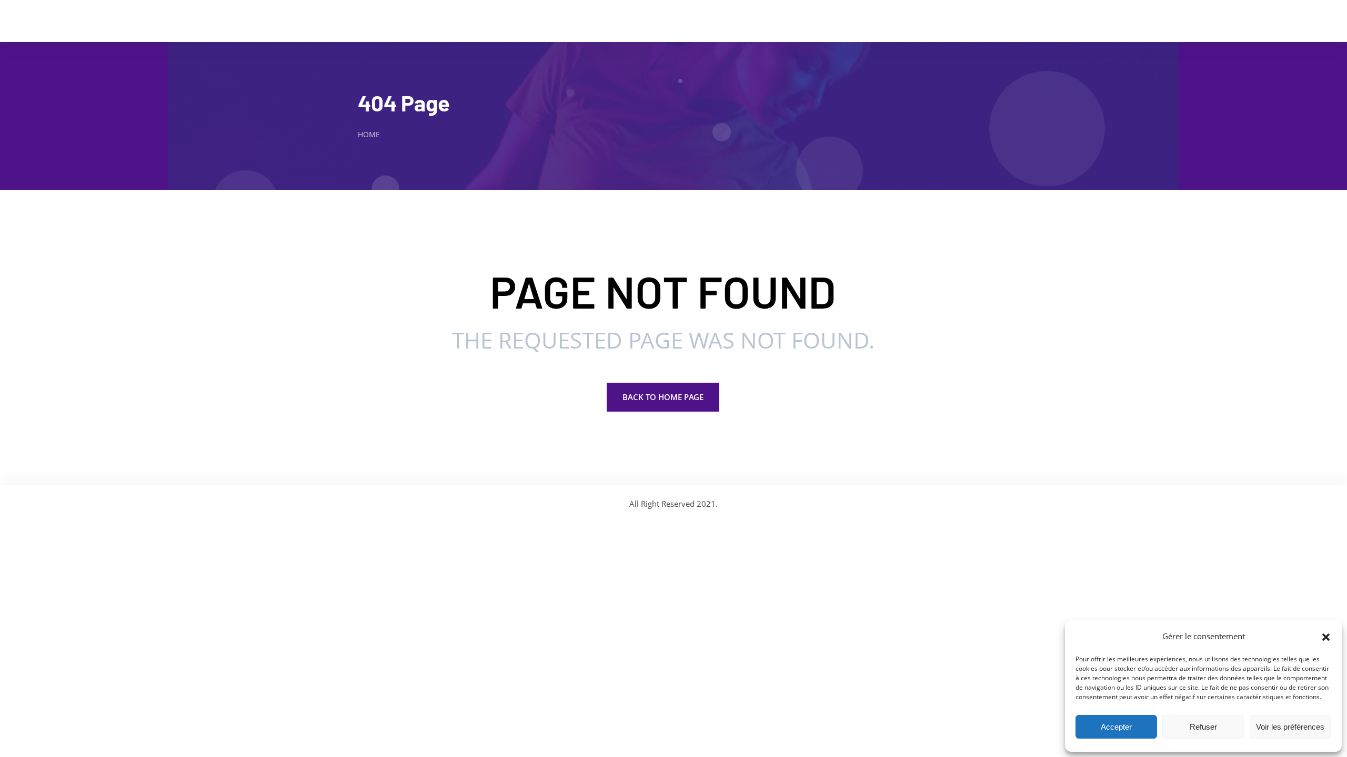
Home (369, 134)
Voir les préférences (1290, 726)
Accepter (1116, 726)
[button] (1326, 636)
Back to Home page (662, 397)
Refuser (1203, 726)
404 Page (404, 102)
